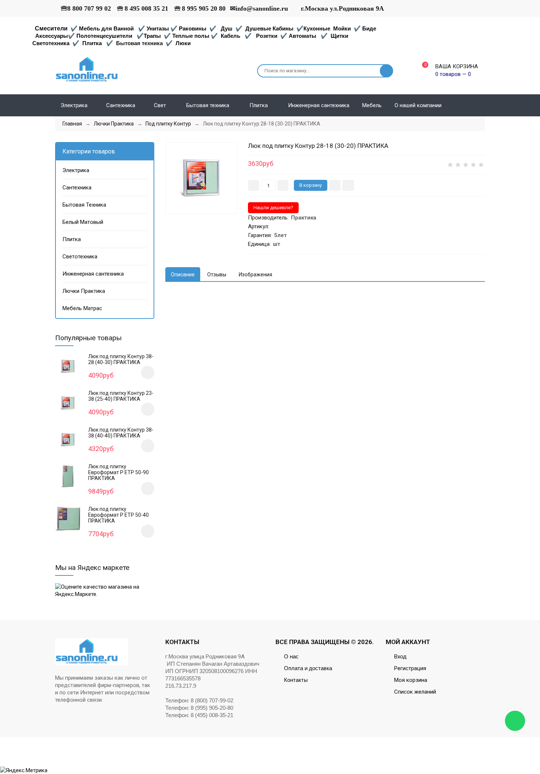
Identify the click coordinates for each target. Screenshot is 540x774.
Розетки (266, 36)
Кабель (230, 36)
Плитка (92, 43)
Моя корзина (410, 680)
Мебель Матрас (82, 308)
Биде (369, 28)
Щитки (339, 36)
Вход (400, 656)
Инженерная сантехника (93, 273)
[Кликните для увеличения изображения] (201, 178)
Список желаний (415, 691)
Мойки (342, 28)
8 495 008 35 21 (146, 8)
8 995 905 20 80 (204, 8)
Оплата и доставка (308, 668)
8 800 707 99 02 (89, 8)
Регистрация (410, 668)
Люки (183, 43)
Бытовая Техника (84, 204)
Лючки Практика (83, 291)
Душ (227, 28)
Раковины (192, 28)
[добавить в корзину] (147, 372)
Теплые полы (190, 36)
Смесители (51, 28)
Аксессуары (51, 36)
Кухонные (317, 28)
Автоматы (302, 36)
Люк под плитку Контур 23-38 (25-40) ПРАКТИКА (121, 396)
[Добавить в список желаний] (348, 185)
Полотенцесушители (104, 36)
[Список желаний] (482, 105)
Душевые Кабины (269, 28)
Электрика (75, 170)
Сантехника (76, 187)
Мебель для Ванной (106, 28)
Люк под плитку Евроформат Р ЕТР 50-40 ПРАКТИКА (118, 515)
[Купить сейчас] (335, 185)
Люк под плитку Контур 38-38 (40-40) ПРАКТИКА (121, 433)
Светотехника (50, 43)
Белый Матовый (82, 222)
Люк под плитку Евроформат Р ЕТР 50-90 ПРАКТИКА (118, 472)
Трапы (152, 36)
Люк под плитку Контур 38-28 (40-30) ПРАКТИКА (121, 359)
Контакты (296, 680)
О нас (291, 656)
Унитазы (158, 28)
